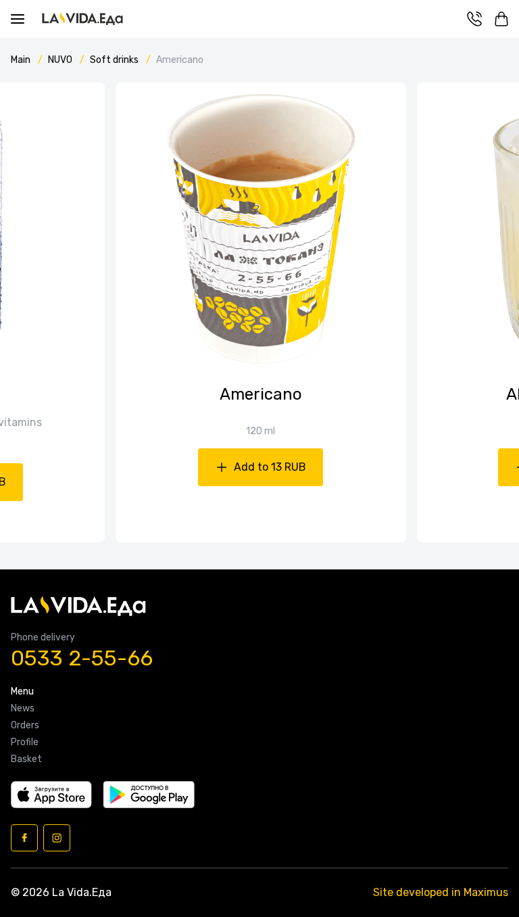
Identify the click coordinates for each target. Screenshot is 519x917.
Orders (25, 725)
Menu (22, 691)
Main (21, 60)
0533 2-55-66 (82, 658)
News (22, 708)
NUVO (61, 60)
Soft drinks (115, 60)
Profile (25, 742)
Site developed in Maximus (440, 892)
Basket (26, 759)
